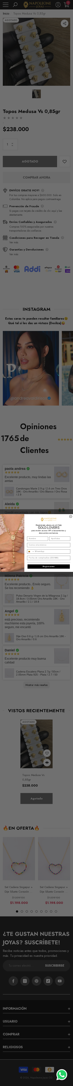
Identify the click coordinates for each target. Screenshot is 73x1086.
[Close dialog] (70, 516)
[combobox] (30, 551)
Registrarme (49, 566)
